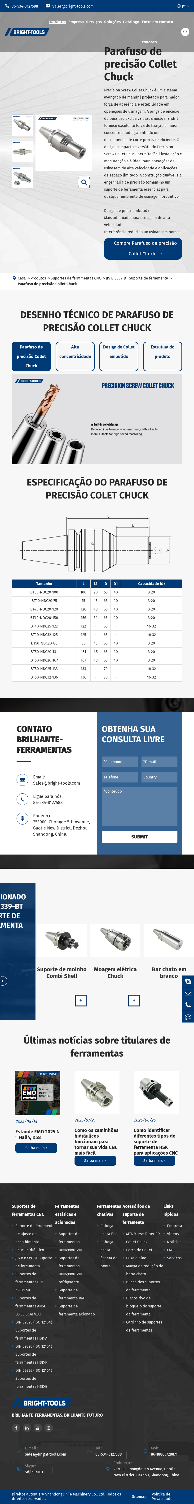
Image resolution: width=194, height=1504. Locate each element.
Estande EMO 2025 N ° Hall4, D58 (37, 1134)
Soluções (112, 21)
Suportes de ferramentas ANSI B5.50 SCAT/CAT (30, 1306)
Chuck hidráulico (29, 1250)
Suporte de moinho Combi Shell (62, 972)
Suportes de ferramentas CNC (76, 278)
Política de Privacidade (162, 1496)
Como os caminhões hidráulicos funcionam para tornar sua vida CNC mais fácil (97, 1141)
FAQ (170, 1250)
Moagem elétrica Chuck (115, 972)
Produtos (57, 21)
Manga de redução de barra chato (144, 1270)
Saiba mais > (36, 1148)
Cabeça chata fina (109, 1230)
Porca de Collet (139, 1250)
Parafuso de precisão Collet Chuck (47, 284)
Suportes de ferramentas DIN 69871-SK (29, 1282)
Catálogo (131, 21)
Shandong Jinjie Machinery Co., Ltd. (75, 1494)
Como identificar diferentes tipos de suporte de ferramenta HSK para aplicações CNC (156, 1141)
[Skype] (188, 981)
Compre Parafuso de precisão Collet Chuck (145, 248)
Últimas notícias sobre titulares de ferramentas (97, 1047)
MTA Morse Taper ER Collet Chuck (143, 1238)
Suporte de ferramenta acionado (77, 1310)
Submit (139, 837)
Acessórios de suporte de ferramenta (136, 1214)
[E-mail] (188, 993)
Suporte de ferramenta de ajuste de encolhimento (35, 1234)
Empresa (76, 21)
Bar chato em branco (169, 972)
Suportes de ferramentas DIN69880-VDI (70, 1242)
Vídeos (173, 1234)
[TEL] (188, 1005)
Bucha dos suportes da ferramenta (143, 1286)
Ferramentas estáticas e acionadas (67, 1214)
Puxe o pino (136, 1258)
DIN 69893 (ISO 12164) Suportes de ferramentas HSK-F (33, 1354)
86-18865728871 (164, 1454)
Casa (22, 278)
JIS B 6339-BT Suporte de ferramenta (137, 278)
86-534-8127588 (21, 6)
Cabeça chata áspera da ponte (109, 1254)
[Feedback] (188, 1017)
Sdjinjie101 (34, 1472)
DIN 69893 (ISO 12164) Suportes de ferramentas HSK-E (33, 1378)
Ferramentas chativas (109, 1210)
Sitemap (139, 1496)
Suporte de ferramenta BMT (72, 1294)
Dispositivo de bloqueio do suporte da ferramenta (143, 1306)
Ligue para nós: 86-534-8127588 (48, 799)
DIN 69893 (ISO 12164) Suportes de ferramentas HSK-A (33, 1330)
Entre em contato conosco (157, 31)
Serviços (94, 21)
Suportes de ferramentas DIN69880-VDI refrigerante (70, 1270)
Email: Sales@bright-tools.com (56, 780)
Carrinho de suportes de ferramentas (144, 1326)
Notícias (174, 1242)
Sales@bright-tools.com (69, 6)
